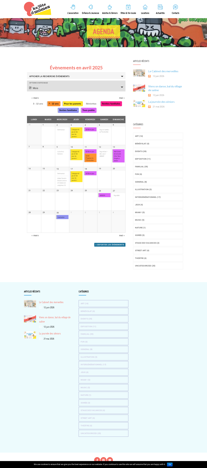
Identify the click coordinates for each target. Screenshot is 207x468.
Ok (170, 464)
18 (86, 169)
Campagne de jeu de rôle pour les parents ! (75, 155)
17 (72, 169)
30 (58, 213)
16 (58, 169)
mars (35, 98)
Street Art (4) (142, 250)
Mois (35, 88)
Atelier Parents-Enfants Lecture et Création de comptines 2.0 (62, 181)
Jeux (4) (139, 205)
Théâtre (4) (141, 258)
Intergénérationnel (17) (148, 197)
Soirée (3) (140, 235)
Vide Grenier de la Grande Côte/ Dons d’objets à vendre (117, 156)
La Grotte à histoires (60, 153)
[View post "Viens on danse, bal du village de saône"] (139, 90)
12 (100, 147)
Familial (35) (141, 166)
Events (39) (141, 151)
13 (114, 147)
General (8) (141, 182)
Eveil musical (60, 130)
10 (72, 147)
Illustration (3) (143, 189)
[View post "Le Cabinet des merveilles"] (139, 75)
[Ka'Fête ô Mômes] (39, 9)
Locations (145, 13)
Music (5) (139, 220)
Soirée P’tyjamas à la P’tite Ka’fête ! (90, 158)
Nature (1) (140, 228)
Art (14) (139, 136)
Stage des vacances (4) (147, 243)
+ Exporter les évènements (110, 245)
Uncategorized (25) (145, 266)
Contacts (175, 13)
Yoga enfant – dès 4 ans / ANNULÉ (104, 154)
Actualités (160, 13)
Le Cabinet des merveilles (163, 71)
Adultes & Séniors (110, 13)
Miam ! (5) (140, 212)
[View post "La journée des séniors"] (139, 106)
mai (122, 98)
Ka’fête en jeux (90, 130)
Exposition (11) (143, 159)
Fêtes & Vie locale (128, 13)
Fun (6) (138, 174)
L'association (72, 13)
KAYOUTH (102, 195)
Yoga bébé (116, 195)
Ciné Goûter (61, 217)
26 (100, 191)
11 (86, 147)
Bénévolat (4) (142, 144)
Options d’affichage (38, 83)
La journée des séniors (161, 101)
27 (114, 191)
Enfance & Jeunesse (90, 13)
